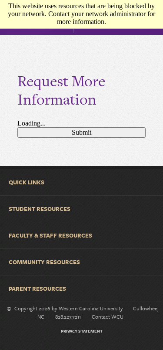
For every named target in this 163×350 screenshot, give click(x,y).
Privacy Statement (82, 331)
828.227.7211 (68, 316)
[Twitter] (78, 344)
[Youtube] (92, 344)
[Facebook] (50, 344)
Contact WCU (107, 316)
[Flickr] (106, 344)
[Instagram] (64, 344)
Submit (81, 132)
